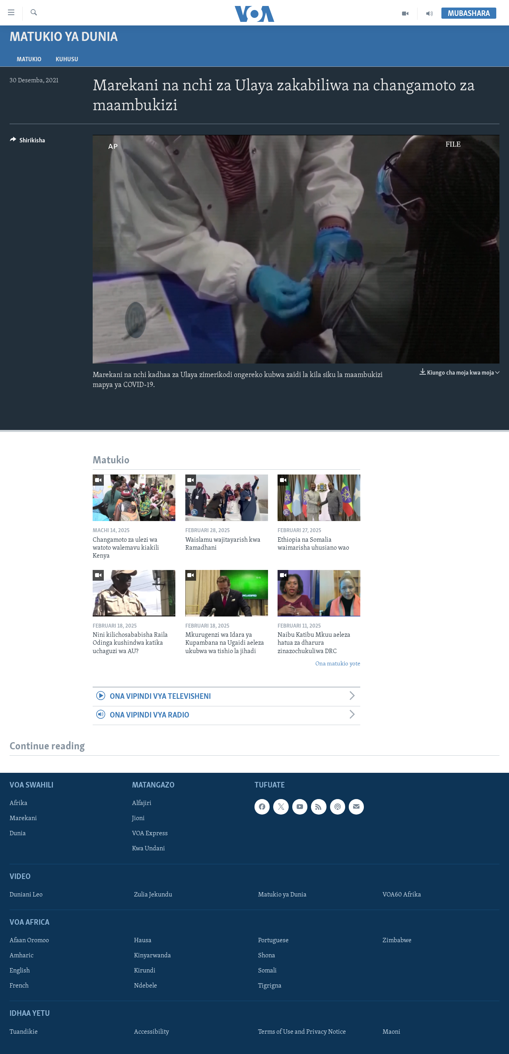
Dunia (18, 834)
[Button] (27, 142)
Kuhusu (67, 59)
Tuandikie (24, 1032)
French (19, 986)
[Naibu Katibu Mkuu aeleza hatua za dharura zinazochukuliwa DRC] (319, 593)
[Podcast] (337, 807)
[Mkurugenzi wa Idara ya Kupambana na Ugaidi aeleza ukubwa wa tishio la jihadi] (226, 593)
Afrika (18, 804)
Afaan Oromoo (29, 940)
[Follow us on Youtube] (299, 807)
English (20, 971)
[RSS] (318, 807)
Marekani (23, 819)
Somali (267, 971)
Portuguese (273, 940)
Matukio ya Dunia (282, 895)
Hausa (143, 940)
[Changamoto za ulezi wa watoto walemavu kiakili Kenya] (134, 497)
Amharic (21, 956)
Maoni (391, 1032)
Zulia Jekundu (153, 895)
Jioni (138, 819)
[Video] (405, 13)
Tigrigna (270, 986)
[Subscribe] (356, 807)
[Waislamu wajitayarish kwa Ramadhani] (226, 497)
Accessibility (151, 1032)
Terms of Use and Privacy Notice (302, 1032)
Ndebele (145, 986)
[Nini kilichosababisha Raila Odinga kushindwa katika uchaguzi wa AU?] (134, 593)
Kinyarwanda (152, 956)
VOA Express (150, 834)
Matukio (29, 59)
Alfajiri (142, 804)
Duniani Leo (26, 895)
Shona (266, 956)
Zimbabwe (397, 940)
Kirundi (144, 971)
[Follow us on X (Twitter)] (280, 807)
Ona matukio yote (337, 664)
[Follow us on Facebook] (262, 807)
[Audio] (429, 13)
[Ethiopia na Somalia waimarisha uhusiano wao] (319, 497)
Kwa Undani (148, 849)
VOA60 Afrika (402, 895)
